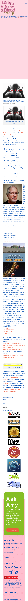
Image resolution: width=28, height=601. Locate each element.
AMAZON (6, 328)
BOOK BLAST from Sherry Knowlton (12, 343)
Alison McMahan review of (13, 355)
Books (16, 103)
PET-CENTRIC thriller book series (13, 550)
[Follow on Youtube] (16, 567)
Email (4, 403)
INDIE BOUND (8, 331)
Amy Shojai (6, 103)
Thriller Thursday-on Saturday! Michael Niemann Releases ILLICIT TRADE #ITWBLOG (14, 101)
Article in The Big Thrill (9, 357)
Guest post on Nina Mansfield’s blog (12, 349)
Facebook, (5, 383)
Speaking (6, 557)
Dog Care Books (8, 552)
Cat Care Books (8, 555)
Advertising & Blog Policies (11, 547)
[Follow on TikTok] (16, 572)
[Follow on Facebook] (7, 567)
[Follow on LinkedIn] (20, 567)
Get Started (13, 530)
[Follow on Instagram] (11, 572)
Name (4, 399)
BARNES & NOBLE (9, 330)
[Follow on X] (11, 567)
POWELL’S (7, 333)
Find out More (20, 17)
